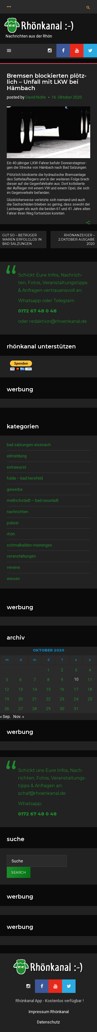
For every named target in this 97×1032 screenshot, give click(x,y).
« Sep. (5, 716)
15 (48, 689)
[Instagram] (49, 50)
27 (20, 708)
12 (7, 689)
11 (90, 679)
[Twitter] (90, 50)
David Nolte (35, 97)
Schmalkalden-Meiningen (29, 545)
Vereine (13, 567)
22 (48, 699)
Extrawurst (16, 467)
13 (20, 689)
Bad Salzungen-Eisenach (29, 444)
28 (34, 708)
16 (62, 689)
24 (76, 699)
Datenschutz (48, 1022)
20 (20, 699)
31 (76, 708)
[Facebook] (63, 50)
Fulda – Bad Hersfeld (25, 478)
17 (76, 689)
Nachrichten (17, 511)
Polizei (12, 522)
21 (34, 699)
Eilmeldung (17, 456)
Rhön (11, 534)
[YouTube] (76, 50)
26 (7, 708)
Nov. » (18, 716)
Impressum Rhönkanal (48, 1011)
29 (48, 708)
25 (90, 699)
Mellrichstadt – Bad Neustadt (32, 500)
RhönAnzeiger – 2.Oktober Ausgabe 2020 (76, 239)
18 (90, 689)
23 (62, 699)
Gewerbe (15, 489)
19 (7, 699)
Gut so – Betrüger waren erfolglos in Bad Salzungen (22, 239)
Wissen (13, 578)
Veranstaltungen (21, 556)
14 (34, 689)
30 (62, 708)
